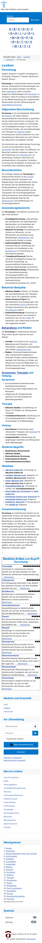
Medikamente (24, 237)
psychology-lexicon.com (16, 499)
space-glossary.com (14, 481)
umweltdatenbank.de (14, 486)
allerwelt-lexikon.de (14, 470)
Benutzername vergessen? (15, 760)
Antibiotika (24, 155)
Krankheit (10, 859)
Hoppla (8, 848)
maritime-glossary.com (15, 475)
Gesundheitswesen (10, 605)
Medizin (9, 867)
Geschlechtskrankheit (16, 896)
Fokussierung (8, 641)
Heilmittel (33, 432)
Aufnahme (11, 872)
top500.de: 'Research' (15, 502)
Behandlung (11, 885)
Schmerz (9, 869)
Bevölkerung (10, 251)
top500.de (13, 505)
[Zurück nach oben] (38, 939)
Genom (23, 304)
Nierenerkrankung (10, 655)
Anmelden (21, 752)
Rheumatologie (9, 667)
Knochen (10, 899)
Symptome (9, 372)
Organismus (12, 880)
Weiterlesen (9, 577)
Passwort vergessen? (13, 758)
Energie (10, 893)
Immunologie (8, 678)
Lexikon (7, 708)
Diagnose (33, 341)
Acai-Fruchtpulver (14, 888)
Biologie (5, 628)
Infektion (10, 875)
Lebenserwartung (23, 349)
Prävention (32, 94)
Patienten (21, 132)
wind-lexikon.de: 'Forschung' (18, 491)
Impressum (10, 851)
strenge (30, 177)
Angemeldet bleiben (14, 739)
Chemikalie (7, 566)
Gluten (9, 883)
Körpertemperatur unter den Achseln (21, 853)
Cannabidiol (11, 861)
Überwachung (8, 201)
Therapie (10, 877)
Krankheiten (11, 91)
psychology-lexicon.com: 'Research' (21, 497)
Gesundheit (11, 891)
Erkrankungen (11, 310)
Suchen (10, 16)
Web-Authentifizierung (23, 744)
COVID (28, 318)
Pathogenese (8, 580)
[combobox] (18, 19)
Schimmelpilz (11, 856)
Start (6, 704)
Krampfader (11, 864)
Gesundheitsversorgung (12, 105)
